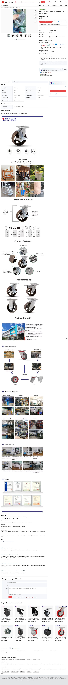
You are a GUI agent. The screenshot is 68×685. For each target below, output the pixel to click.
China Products (13, 677)
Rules (66, 5)
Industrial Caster (18, 7)
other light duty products (22, 653)
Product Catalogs (16, 647)
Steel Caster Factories (15, 669)
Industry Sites (41, 677)
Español (12, 678)
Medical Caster (52, 652)
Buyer (44, 5)
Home (2, 7)
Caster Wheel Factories (25, 669)
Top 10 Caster (22, 671)
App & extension (54, 5)
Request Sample (57, 24)
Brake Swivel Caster (14, 671)
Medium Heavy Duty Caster (38, 650)
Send (10, 597)
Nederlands (36, 678)
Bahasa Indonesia (63, 678)
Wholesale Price (35, 677)
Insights (61, 677)
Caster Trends (29, 671)
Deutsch (32, 678)
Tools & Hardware (6, 7)
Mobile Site (57, 677)
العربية (40, 678)
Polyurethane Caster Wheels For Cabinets (47, 664)
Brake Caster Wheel (53, 669)
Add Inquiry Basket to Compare (19, 39)
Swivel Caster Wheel (62, 669)
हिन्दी (48, 678)
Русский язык (25, 678)
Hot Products (8, 677)
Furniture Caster (36, 652)
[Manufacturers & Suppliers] (7, 2)
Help (48, 5)
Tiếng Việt (58, 678)
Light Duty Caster (4, 650)
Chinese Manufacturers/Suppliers (21, 677)
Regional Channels (46, 677)
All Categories (4, 5)
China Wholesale (29, 677)
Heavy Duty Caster (53, 650)
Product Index (52, 677)
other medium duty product (38, 653)
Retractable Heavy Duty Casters (33, 664)
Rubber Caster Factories (35, 669)
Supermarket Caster (22, 664)
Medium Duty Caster (21, 650)
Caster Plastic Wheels (5, 671)
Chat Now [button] (61, 21)
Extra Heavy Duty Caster (5, 652)
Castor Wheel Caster (44, 669)
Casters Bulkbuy (36, 671)
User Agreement (40, 680)
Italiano (29, 678)
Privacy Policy (50, 680)
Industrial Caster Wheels (22, 652)
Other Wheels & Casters (13, 664)
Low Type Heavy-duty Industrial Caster (7, 653)
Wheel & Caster (12, 7)
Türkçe (55, 678)
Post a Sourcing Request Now (31, 597)
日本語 (46, 678)
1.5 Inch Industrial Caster (60, 664)
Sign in (66, 2)
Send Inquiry (46, 21)
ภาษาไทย (51, 678)
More (2, 673)
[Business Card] (65, 86)
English (9, 678)
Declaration (45, 680)
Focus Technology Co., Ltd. (27, 680)
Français (20, 678)
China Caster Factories (5, 669)
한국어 (43, 678)
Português (16, 678)
